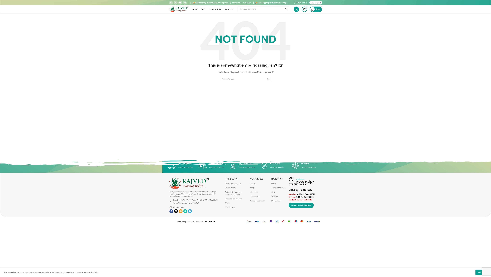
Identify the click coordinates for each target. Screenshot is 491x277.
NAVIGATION (277, 179)
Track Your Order (278, 187)
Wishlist (274, 196)
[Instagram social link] (176, 3)
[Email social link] (181, 211)
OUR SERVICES (256, 179)
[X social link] (176, 211)
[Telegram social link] (190, 211)
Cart (273, 192)
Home (252, 183)
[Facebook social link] (171, 3)
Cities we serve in (257, 201)
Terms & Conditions (233, 183)
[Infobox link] (183, 166)
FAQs (227, 203)
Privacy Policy (230, 187)
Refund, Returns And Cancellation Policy (233, 193)
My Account (276, 201)
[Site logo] (178, 9)
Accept (481, 272)
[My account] (296, 9)
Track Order (316, 2)
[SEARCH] (286, 9)
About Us (254, 192)
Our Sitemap (230, 207)
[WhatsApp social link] (185, 3)
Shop (252, 187)
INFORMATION (231, 179)
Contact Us (300, 2)
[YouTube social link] (180, 3)
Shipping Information (233, 199)
